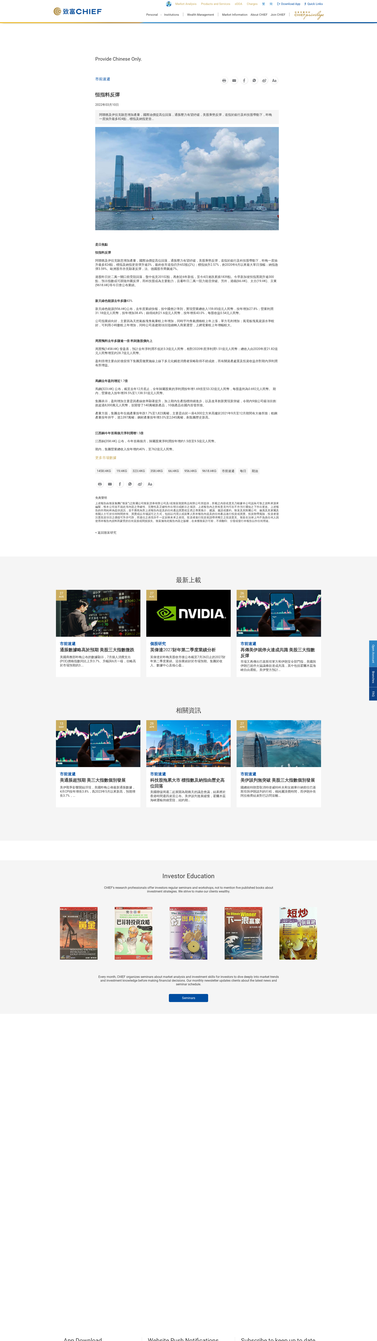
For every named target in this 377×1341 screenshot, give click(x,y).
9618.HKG (209, 471)
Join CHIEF (278, 14)
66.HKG (173, 471)
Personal (152, 14)
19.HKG (121, 471)
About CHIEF (259, 14)
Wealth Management (200, 14)
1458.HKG (104, 471)
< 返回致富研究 (105, 532)
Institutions (171, 14)
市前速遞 (228, 471)
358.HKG (156, 471)
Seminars (188, 998)
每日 (243, 471)
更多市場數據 (105, 458)
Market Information (234, 14)
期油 (255, 471)
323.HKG (139, 471)
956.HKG (190, 471)
